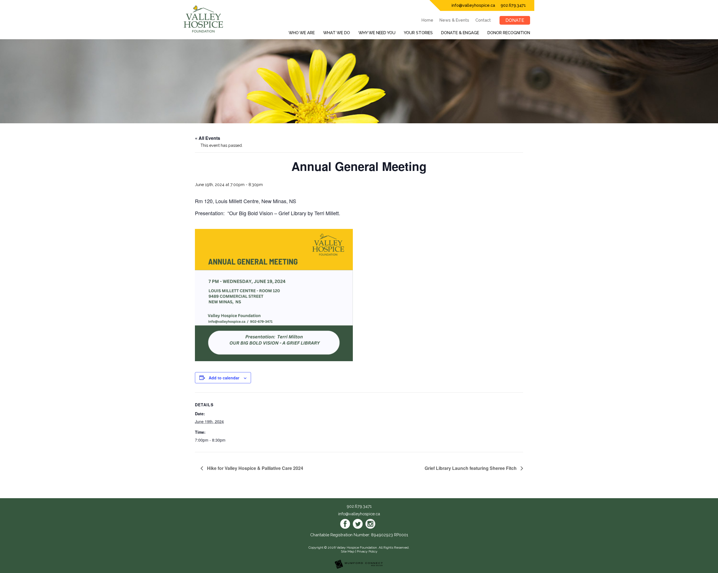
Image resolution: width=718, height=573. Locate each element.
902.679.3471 (513, 5)
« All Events (207, 138)
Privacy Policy (367, 551)
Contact (483, 20)
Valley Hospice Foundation (357, 547)
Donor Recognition (508, 32)
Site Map (347, 551)
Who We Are (302, 32)
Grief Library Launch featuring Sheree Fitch (471, 468)
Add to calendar (224, 378)
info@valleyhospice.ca (473, 5)
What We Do (336, 32)
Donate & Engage (460, 32)
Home (427, 20)
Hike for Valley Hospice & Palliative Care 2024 (254, 468)
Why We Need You (376, 32)
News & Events (454, 20)
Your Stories (418, 32)
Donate (514, 20)
